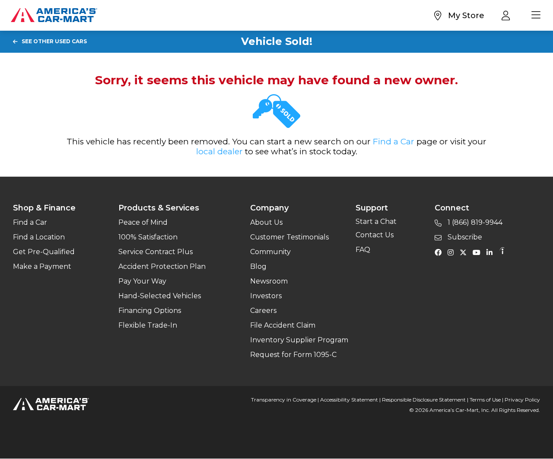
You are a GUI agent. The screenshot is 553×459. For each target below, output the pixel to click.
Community (270, 252)
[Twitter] (465, 252)
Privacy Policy (522, 399)
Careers (263, 310)
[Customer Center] (508, 15)
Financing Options (149, 310)
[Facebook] (440, 252)
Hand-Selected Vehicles (159, 296)
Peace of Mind (143, 222)
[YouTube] (479, 252)
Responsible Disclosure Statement (424, 399)
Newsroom (269, 281)
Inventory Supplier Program (299, 340)
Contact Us (375, 235)
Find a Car (393, 142)
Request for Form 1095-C (293, 355)
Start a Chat (376, 221)
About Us (266, 222)
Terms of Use (485, 399)
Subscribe (464, 237)
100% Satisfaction (148, 237)
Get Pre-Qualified (44, 252)
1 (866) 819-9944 (474, 222)
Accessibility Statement (349, 399)
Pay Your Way (142, 281)
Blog (258, 266)
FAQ (363, 249)
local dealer (219, 151)
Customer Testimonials (289, 237)
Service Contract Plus (155, 252)
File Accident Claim (282, 325)
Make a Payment (42, 266)
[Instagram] (453, 252)
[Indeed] (502, 252)
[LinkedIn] (491, 252)
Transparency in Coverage (283, 399)
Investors (266, 296)
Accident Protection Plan (162, 266)
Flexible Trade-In (147, 325)
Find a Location (39, 237)
